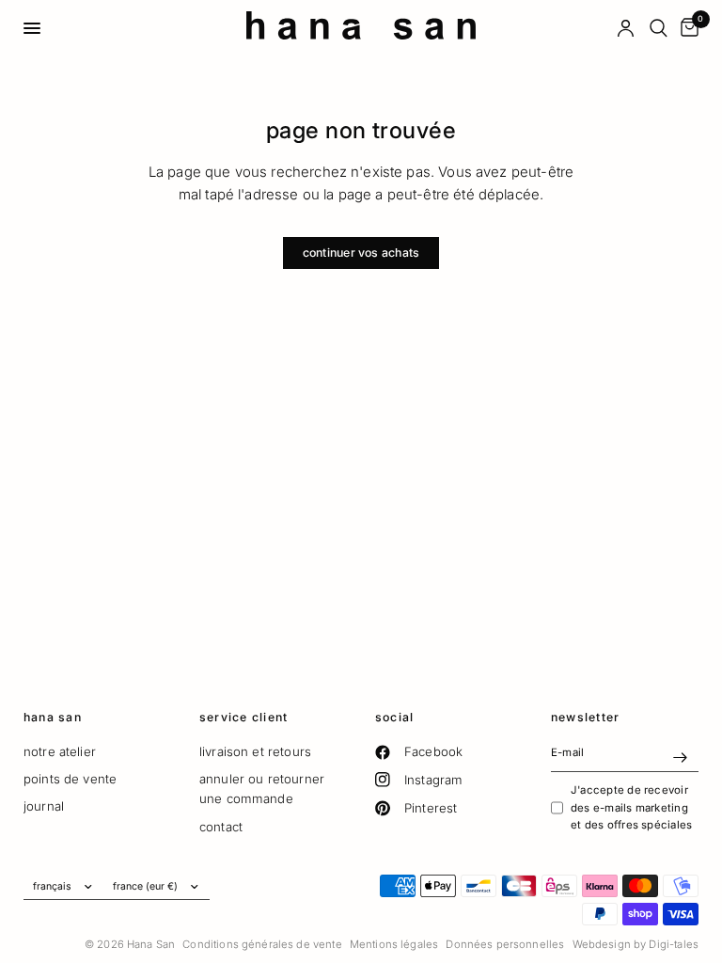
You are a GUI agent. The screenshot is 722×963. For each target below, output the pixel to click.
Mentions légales (394, 944)
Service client (243, 717)
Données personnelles (505, 944)
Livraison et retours (255, 751)
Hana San (53, 717)
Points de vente (70, 778)
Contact (221, 826)
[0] (686, 28)
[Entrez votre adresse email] (679, 757)
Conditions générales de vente (261, 944)
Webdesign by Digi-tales (635, 944)
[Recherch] (658, 28)
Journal (44, 805)
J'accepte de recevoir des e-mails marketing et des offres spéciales (631, 807)
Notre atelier (60, 751)
